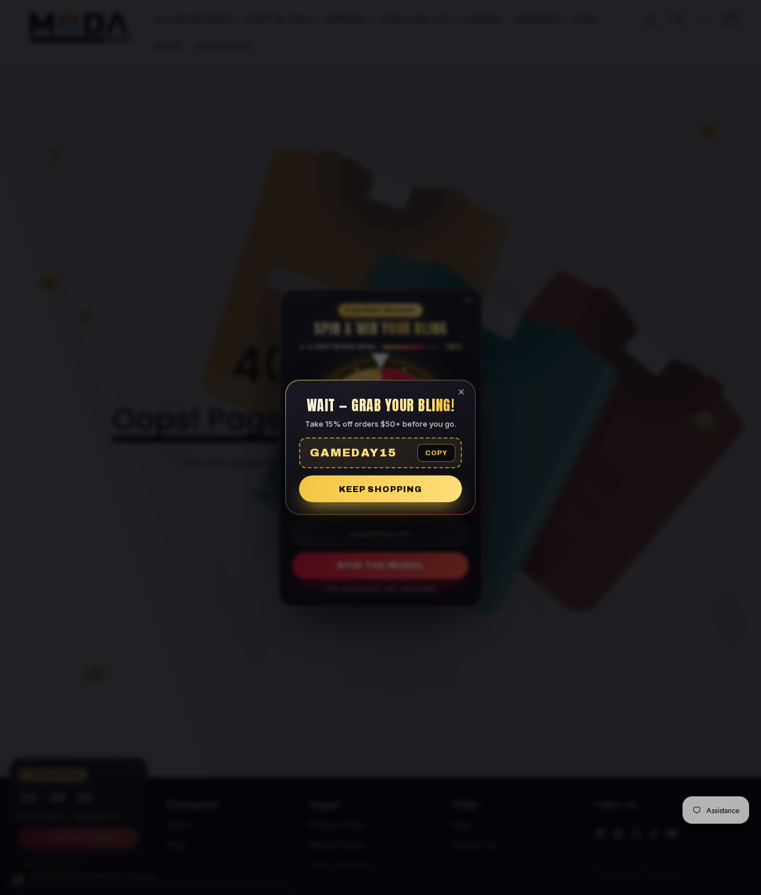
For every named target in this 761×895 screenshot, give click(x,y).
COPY (436, 453)
